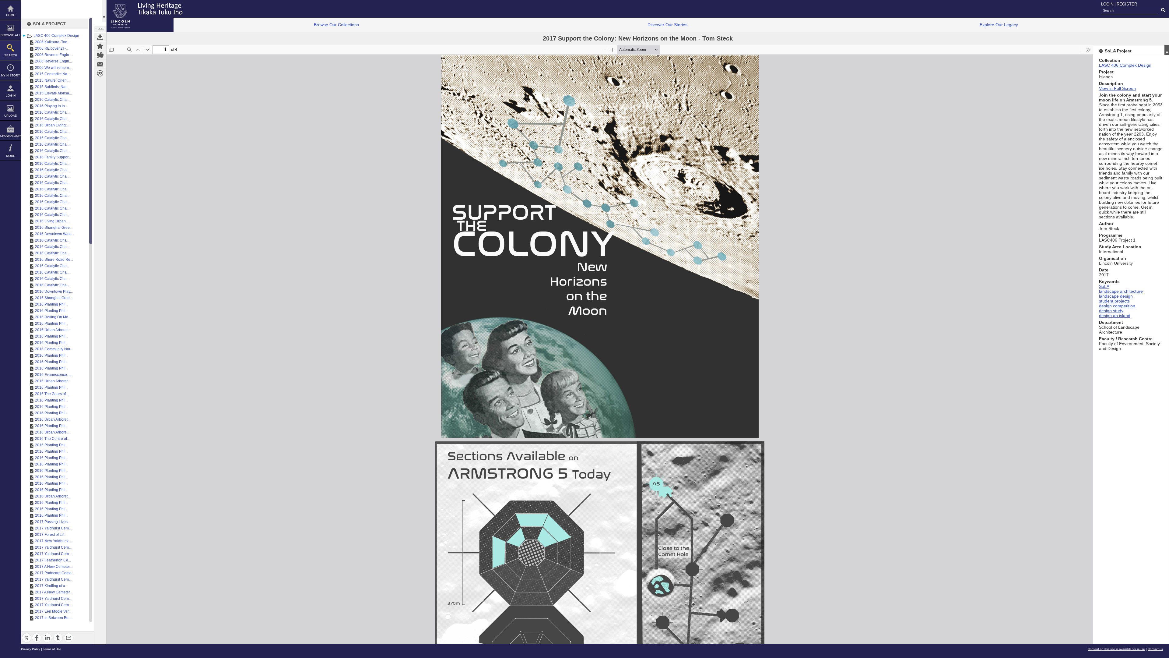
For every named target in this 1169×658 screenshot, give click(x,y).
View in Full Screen (1117, 88)
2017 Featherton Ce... (53, 560)
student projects (1114, 301)
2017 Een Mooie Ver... (53, 611)
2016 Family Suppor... (53, 157)
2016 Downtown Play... (54, 291)
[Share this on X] (26, 634)
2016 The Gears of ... (52, 394)
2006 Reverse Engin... (53, 55)
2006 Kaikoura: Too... (52, 42)
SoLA (1104, 286)
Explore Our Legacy (999, 24)
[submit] (1163, 10)
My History (10, 75)
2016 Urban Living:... (52, 125)
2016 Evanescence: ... (53, 375)
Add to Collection (100, 46)
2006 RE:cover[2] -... (51, 48)
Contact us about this (100, 64)
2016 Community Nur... (54, 349)
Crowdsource (10, 135)
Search (10, 55)
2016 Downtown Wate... (54, 234)
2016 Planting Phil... (51, 304)
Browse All (11, 35)
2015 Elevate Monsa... (53, 93)
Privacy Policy (30, 649)
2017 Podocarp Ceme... (54, 573)
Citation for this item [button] (100, 73)
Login (11, 95)
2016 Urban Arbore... (52, 432)
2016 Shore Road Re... (54, 259)
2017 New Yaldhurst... (53, 541)
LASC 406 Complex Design (56, 36)
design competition (1117, 305)
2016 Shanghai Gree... (53, 227)
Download (100, 36)
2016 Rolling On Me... (53, 317)
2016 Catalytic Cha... (52, 99)
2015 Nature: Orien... (52, 80)
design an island (1114, 315)
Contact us (1155, 649)
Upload (10, 115)
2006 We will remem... (53, 67)
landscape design (1116, 296)
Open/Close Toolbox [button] (104, 11)
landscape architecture (1121, 291)
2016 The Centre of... (52, 439)
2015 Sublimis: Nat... (52, 87)
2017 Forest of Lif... (50, 534)
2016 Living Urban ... (52, 221)
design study (1111, 310)
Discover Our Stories (667, 24)
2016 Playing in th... (51, 106)
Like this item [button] (100, 55)
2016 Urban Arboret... (52, 330)
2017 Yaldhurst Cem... (53, 528)
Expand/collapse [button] (1166, 50)
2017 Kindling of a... (51, 586)
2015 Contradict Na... (52, 74)
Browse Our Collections (336, 24)
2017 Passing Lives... (52, 522)
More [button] (10, 155)
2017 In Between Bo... (53, 618)
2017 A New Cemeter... (53, 566)
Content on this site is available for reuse (1116, 649)
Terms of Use (52, 649)
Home (10, 15)
